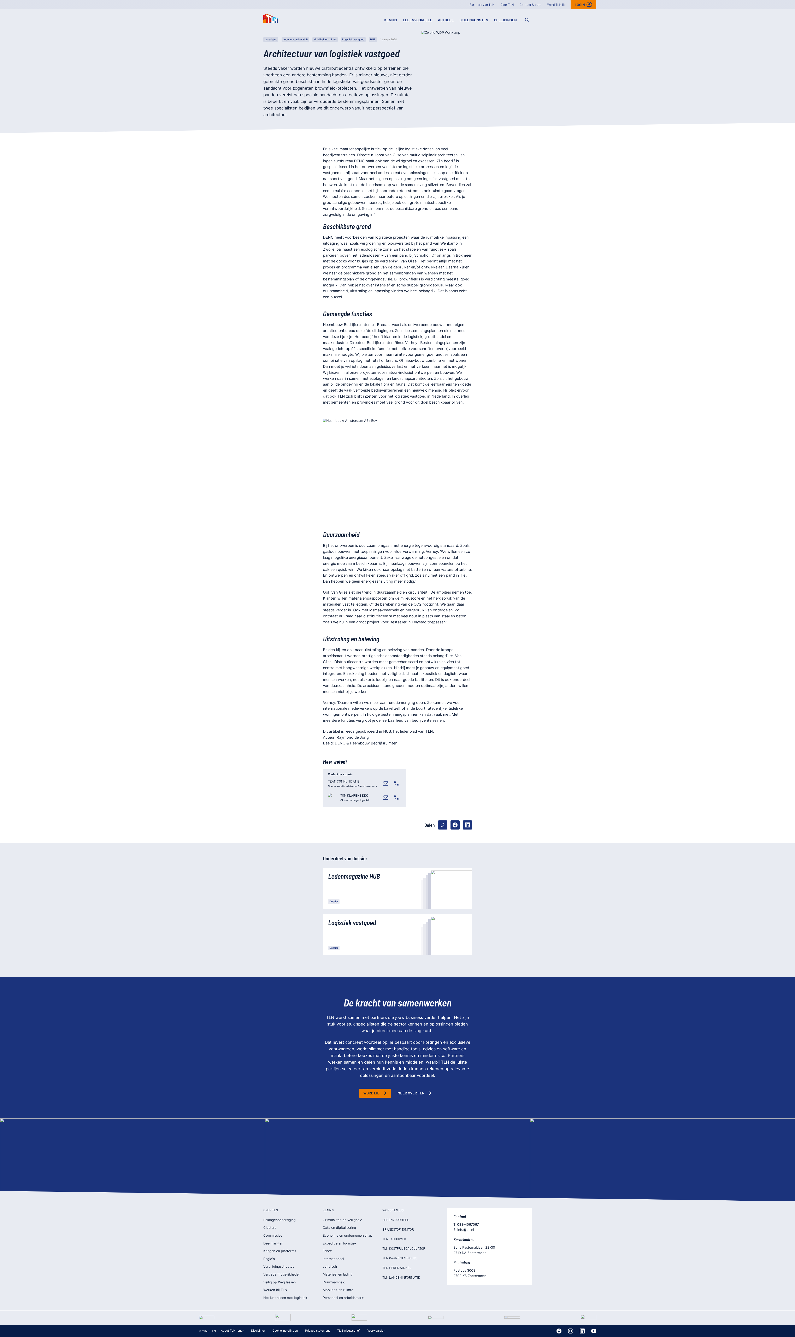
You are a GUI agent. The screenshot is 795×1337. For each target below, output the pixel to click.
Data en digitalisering (339, 1227)
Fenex (327, 1251)
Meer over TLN (411, 1093)
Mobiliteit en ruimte (325, 39)
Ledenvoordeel (417, 20)
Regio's (269, 1259)
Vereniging (271, 39)
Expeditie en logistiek (340, 1243)
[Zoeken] (527, 19)
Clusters (269, 1227)
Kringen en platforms (279, 1251)
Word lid (371, 1093)
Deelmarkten (273, 1243)
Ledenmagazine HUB (295, 39)
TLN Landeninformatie (401, 1277)
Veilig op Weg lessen (279, 1282)
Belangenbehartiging (279, 1220)
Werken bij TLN (275, 1290)
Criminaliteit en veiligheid (342, 1220)
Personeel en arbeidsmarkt (344, 1298)
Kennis (390, 20)
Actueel (446, 20)
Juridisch (330, 1266)
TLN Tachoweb (394, 1239)
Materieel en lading (338, 1274)
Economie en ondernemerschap (347, 1235)
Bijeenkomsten (473, 20)
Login (580, 4)
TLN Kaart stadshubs (399, 1258)
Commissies (272, 1235)
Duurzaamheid (334, 1282)
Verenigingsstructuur (279, 1266)
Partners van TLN (482, 4)
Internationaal (333, 1259)
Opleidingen (505, 20)
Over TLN (507, 4)
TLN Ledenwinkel (396, 1268)
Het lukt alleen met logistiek (285, 1298)
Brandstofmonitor (398, 1229)
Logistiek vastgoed (353, 39)
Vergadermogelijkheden (281, 1274)
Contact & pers (530, 4)
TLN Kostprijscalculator (403, 1248)
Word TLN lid (556, 4)
